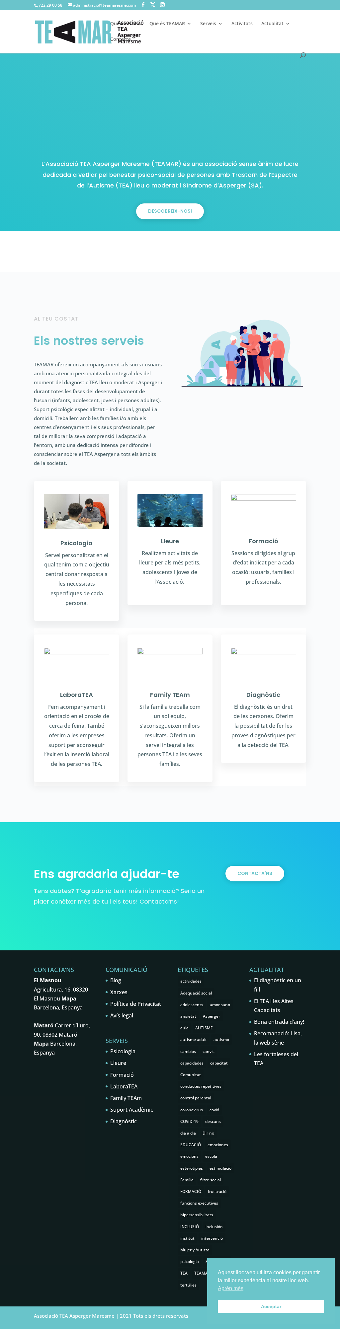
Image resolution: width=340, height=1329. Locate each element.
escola (211, 1156)
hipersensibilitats (196, 1215)
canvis (208, 1051)
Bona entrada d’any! (279, 1021)
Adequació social (196, 993)
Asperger (211, 1016)
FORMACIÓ (190, 1191)
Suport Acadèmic (131, 1109)
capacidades (192, 1063)
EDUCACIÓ (190, 1144)
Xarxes (119, 992)
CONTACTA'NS (254, 873)
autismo (221, 1039)
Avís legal (121, 1015)
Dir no (208, 1133)
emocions (189, 1156)
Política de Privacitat (135, 1003)
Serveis (208, 24)
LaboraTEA (76, 695)
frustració (217, 1191)
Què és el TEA (125, 24)
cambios (188, 1051)
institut (187, 1238)
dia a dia (188, 1133)
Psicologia (76, 543)
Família (187, 1180)
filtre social (210, 1180)
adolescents (191, 1004)
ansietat (188, 1016)
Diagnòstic (263, 695)
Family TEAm (170, 695)
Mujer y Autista (195, 1250)
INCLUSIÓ (189, 1226)
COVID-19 (189, 1121)
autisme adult (193, 1039)
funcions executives (199, 1203)
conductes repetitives (200, 1086)
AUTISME (204, 1028)
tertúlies (188, 1285)
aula (184, 1028)
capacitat (219, 1063)
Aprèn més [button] (230, 1288)
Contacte (120, 39)
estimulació (220, 1168)
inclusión (214, 1226)
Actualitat (272, 24)
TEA (184, 1273)
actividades (191, 981)
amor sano (220, 1004)
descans (213, 1121)
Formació (263, 541)
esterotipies (191, 1168)
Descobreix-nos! (170, 211)
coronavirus (191, 1110)
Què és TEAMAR (167, 24)
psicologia (189, 1261)
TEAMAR (202, 1273)
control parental (195, 1098)
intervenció (212, 1238)
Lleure (170, 541)
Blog (115, 980)
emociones (218, 1144)
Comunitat (190, 1074)
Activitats (242, 24)
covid (214, 1110)
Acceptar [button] (271, 1306)
